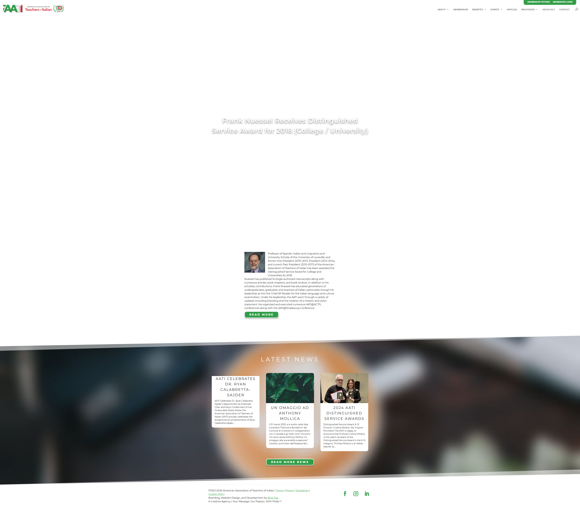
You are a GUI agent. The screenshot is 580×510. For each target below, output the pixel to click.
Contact (564, 9)
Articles (512, 9)
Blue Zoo (273, 497)
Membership (460, 9)
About (441, 9)
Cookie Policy (216, 494)
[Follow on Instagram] (356, 494)
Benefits (477, 9)
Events (495, 9)
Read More (261, 314)
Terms (279, 490)
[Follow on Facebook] (345, 494)
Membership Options (538, 2)
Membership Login (562, 2)
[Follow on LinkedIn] (367, 494)
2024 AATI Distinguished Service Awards (344, 413)
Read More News (290, 462)
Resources (528, 9)
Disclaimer (302, 490)
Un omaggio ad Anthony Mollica (290, 413)
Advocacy (548, 9)
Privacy (289, 490)
